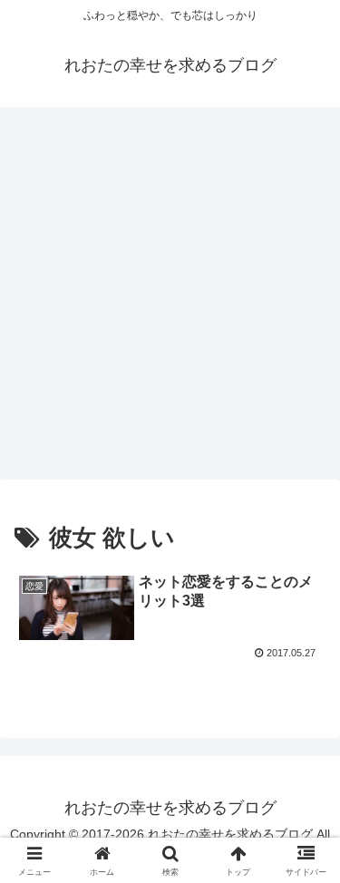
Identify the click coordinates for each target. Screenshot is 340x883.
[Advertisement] (170, 299)
